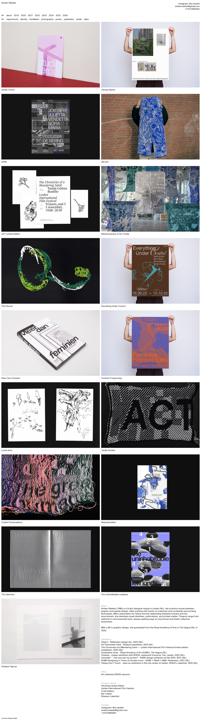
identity (23, 19)
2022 (37, 15)
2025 (58, 15)
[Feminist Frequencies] (150, 343)
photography (47, 19)
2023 (44, 15)
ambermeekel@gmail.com (187, 6)
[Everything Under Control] (150, 271)
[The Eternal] (50, 271)
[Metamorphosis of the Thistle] (150, 199)
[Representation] (150, 487)
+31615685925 (192, 9)
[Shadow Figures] (50, 631)
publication (69, 19)
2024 (51, 15)
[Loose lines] (50, 415)
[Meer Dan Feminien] (50, 343)
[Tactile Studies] (150, 415)
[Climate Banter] (150, 54)
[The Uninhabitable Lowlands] (150, 559)
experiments (12, 19)
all (2, 15)
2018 (16, 15)
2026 (65, 15)
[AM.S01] (150, 126)
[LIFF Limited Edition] (50, 199)
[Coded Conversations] (50, 487)
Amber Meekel (8, 2)
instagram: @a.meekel (189, 3)
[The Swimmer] (50, 559)
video (86, 19)
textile (79, 19)
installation (34, 19)
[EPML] (50, 126)
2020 (23, 15)
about (9, 15)
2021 (30, 15)
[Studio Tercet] (50, 54)
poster (59, 19)
